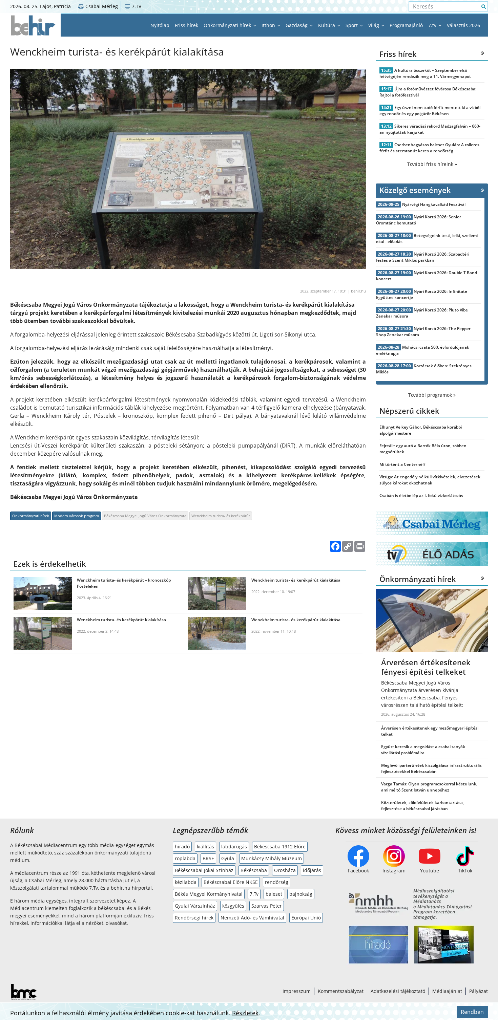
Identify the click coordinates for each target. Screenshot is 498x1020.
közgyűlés (233, 906)
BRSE (208, 858)
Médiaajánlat (447, 991)
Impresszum (297, 991)
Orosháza (285, 870)
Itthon (269, 25)
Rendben (472, 1012)
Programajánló (406, 25)
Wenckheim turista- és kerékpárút (220, 515)
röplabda (185, 858)
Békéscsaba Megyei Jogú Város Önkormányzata (145, 515)
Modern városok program (76, 515)
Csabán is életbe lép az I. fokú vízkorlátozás (421, 495)
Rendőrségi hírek (194, 917)
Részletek (245, 1013)
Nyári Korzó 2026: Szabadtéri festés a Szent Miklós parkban (422, 257)
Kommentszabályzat (341, 991)
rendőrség (276, 882)
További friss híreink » (432, 164)
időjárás (312, 870)
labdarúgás (234, 846)
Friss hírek (186, 25)
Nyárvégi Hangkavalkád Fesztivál (433, 204)
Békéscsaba (254, 870)
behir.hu (358, 291)
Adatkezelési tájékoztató (398, 991)
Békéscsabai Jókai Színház (204, 870)
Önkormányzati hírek (228, 25)
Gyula (227, 858)
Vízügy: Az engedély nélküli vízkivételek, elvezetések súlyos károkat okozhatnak (429, 480)
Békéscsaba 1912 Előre (280, 846)
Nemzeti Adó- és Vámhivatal (252, 917)
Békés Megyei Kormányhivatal (209, 894)
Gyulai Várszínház (195, 906)
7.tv (433, 25)
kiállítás (205, 846)
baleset (274, 894)
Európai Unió (306, 917)
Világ (374, 25)
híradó (182, 846)
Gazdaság (297, 25)
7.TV (135, 6)
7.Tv (254, 894)
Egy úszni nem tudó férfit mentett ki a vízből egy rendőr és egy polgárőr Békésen (429, 110)
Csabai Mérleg (101, 6)
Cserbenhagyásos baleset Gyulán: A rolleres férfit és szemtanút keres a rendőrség (429, 148)
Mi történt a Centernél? (402, 464)
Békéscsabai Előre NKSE (231, 882)
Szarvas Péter (266, 906)
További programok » (432, 395)
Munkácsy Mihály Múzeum (271, 858)
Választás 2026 (463, 25)
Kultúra (327, 25)
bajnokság (300, 894)
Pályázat (478, 991)
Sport (352, 25)
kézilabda (185, 882)
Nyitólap (159, 25)
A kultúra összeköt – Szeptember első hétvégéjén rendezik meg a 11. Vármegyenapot (425, 73)
